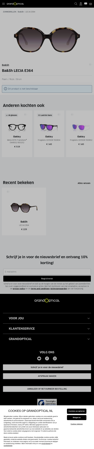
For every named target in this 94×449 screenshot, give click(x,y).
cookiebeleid (8, 445)
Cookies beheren (77, 424)
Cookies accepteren (76, 411)
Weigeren (77, 418)
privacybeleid (45, 443)
